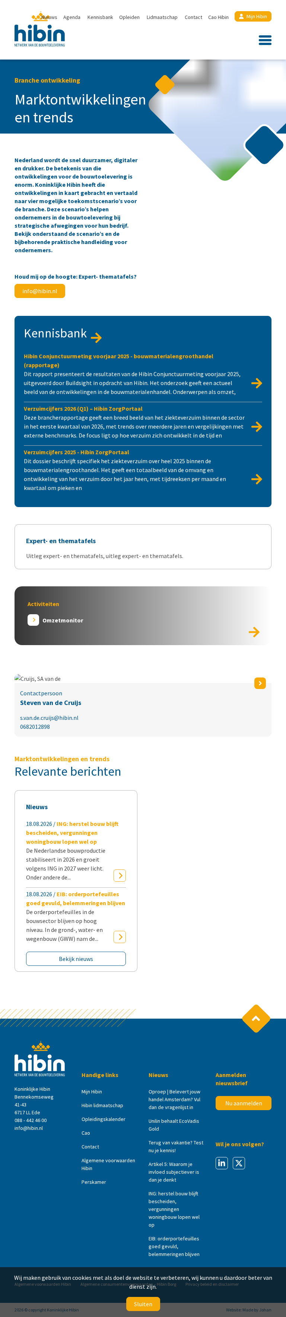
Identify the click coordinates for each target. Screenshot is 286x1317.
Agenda (71, 17)
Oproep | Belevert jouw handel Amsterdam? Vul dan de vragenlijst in (174, 1099)
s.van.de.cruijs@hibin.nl (49, 717)
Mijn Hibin (257, 16)
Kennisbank (100, 17)
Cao (86, 1132)
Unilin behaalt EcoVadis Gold (174, 1125)
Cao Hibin (218, 17)
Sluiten (143, 1304)
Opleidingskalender (103, 1119)
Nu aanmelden (243, 1103)
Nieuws (49, 17)
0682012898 (35, 726)
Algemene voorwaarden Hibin (108, 1164)
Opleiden (129, 17)
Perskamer (94, 1182)
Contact (193, 17)
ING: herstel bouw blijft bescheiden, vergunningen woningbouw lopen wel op (174, 1209)
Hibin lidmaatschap (102, 1105)
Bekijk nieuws (76, 958)
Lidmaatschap (162, 17)
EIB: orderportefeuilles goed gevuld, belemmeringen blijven (174, 1246)
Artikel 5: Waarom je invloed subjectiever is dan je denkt (174, 1172)
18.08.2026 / (72, 850)
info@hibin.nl (39, 291)
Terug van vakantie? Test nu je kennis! (176, 1146)
